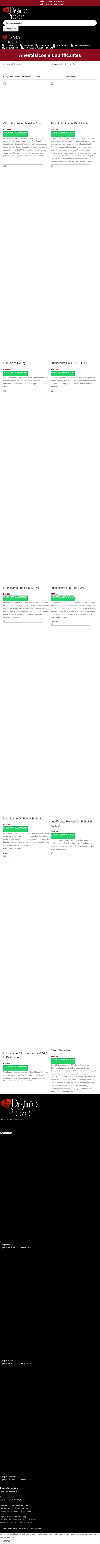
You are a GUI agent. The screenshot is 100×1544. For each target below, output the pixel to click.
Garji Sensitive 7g (14, 363)
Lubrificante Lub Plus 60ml (67, 587)
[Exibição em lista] (53, 69)
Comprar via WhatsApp (16, 133)
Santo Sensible (60, 1050)
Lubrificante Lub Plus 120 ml (21, 587)
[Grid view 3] (61, 69)
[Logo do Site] (15, 13)
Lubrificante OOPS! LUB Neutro (23, 818)
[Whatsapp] (10, 1124)
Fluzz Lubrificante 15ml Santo (69, 123)
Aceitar (6, 1541)
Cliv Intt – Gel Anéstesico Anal (22, 123)
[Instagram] (3, 1124)
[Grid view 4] (65, 69)
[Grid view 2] (57, 69)
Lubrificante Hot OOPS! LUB (69, 363)
